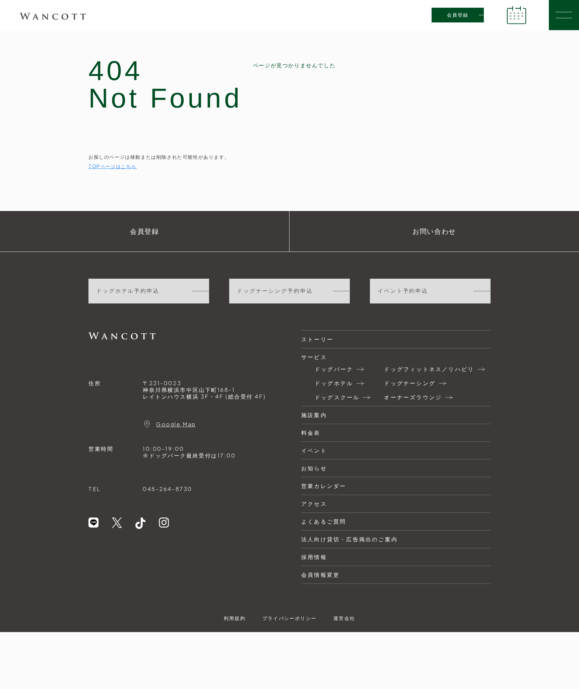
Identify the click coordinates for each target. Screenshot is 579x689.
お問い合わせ (434, 231)
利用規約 (235, 618)
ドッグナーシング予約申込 (275, 291)
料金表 (311, 432)
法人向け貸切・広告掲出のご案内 (349, 539)
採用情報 (314, 556)
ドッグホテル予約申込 (127, 291)
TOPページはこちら (112, 166)
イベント (314, 450)
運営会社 (344, 618)
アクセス (314, 503)
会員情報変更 (320, 574)
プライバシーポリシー (289, 618)
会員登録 (458, 15)
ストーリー (317, 339)
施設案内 (314, 414)
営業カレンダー (323, 485)
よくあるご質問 (323, 521)
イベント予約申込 (403, 291)
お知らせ (314, 468)
